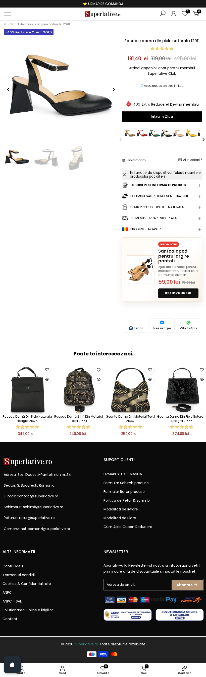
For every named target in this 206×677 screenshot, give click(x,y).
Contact (10, 618)
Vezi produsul (178, 293)
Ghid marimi (136, 160)
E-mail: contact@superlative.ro (31, 496)
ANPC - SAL (12, 601)
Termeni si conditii (19, 574)
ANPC (7, 592)
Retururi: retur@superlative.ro (29, 517)
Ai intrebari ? (192, 160)
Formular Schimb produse (126, 482)
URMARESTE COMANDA (123, 474)
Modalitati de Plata (120, 517)
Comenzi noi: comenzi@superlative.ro (37, 528)
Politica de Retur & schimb (127, 500)
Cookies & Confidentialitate (27, 583)
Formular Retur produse (124, 491)
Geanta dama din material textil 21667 (130, 418)
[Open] (12, 664)
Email (138, 328)
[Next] (111, 89)
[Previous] (11, 89)
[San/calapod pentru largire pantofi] (140, 269)
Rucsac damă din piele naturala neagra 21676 (27, 418)
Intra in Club (162, 116)
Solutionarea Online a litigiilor (28, 610)
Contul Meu (13, 566)
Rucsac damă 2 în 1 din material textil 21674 (78, 418)
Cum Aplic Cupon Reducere (128, 526)
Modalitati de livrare (121, 509)
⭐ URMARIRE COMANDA (103, 3)
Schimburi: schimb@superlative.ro (33, 506)
